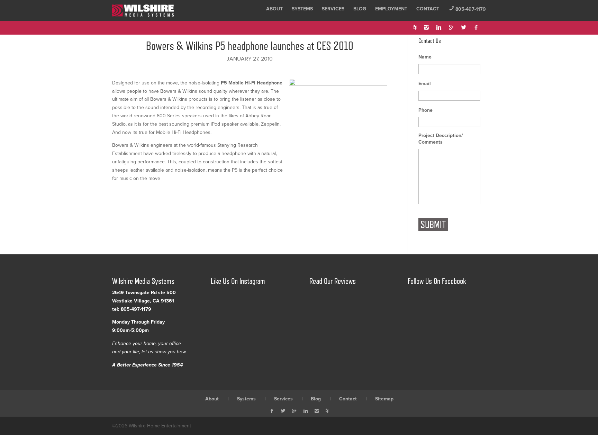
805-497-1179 (467, 9)
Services (333, 9)
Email (424, 84)
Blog (359, 9)
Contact (427, 9)
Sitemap (384, 399)
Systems (302, 9)
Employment (391, 9)
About (274, 9)
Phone (425, 110)
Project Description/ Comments (440, 139)
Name (425, 57)
